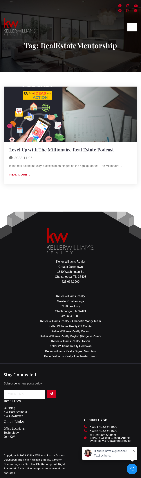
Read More (18, 174)
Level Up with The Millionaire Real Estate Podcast (61, 149)
